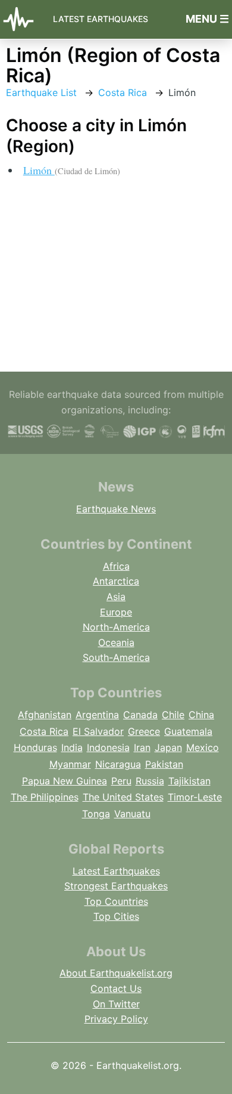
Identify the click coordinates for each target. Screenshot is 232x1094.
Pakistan (164, 764)
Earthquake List (41, 92)
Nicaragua (118, 764)
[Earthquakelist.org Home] (21, 19)
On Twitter (116, 1004)
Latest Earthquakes (100, 19)
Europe (116, 612)
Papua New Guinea (64, 781)
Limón (71, 170)
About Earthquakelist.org (116, 973)
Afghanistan (44, 715)
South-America (116, 657)
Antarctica (116, 581)
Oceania (116, 642)
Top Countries (116, 901)
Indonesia (108, 747)
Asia (116, 596)
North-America (116, 627)
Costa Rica (122, 92)
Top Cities (116, 916)
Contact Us (116, 988)
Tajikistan (189, 781)
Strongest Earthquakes (116, 886)
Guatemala (188, 731)
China (201, 715)
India (72, 747)
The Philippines (45, 797)
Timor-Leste (195, 797)
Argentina (97, 715)
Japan (168, 747)
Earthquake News (116, 509)
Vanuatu (132, 814)
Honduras (35, 747)
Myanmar (70, 764)
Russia (150, 781)
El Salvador (98, 731)
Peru (121, 781)
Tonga (96, 814)
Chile (173, 715)
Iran (142, 747)
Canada (140, 715)
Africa (116, 566)
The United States (123, 797)
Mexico (202, 747)
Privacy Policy (116, 1019)
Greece (144, 731)
